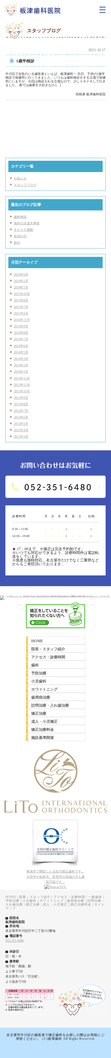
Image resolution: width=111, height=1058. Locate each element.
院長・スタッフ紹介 (35, 897)
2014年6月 (21, 346)
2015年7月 (21, 307)
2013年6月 (21, 417)
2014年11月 (22, 320)
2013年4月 (21, 430)
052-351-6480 (14, 941)
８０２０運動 (23, 230)
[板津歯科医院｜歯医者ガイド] (55, 887)
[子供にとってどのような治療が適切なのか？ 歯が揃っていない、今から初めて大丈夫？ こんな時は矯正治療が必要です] (55, 595)
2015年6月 (21, 313)
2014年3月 (21, 359)
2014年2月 (21, 365)
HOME (10, 897)
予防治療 (12, 901)
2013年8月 (21, 404)
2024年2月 (21, 281)
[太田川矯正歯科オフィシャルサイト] (55, 868)
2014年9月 (21, 326)
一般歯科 (95, 897)
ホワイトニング (51, 901)
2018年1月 (21, 287)
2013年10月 (22, 391)
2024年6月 (21, 274)
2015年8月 (21, 300)
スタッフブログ (25, 185)
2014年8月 (21, 333)
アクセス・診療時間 (69, 897)
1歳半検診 (25, 61)
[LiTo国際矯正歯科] (55, 818)
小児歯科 (29, 901)
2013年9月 (21, 398)
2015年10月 (22, 294)
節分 (17, 243)
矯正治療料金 (80, 904)
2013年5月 (21, 424)
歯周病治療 (75, 901)
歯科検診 (20, 217)
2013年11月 (22, 385)
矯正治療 (33, 904)
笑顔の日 (20, 236)
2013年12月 (22, 378)
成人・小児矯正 (55, 904)
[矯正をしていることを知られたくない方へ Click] (55, 630)
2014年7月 (21, 339)
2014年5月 (21, 352)
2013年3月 (21, 437)
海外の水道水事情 (27, 223)
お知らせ (20, 178)
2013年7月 (21, 411)
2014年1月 (21, 372)
